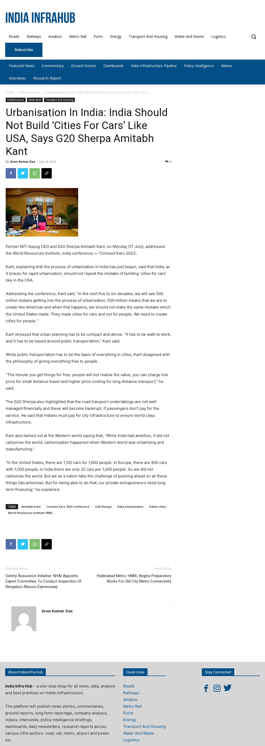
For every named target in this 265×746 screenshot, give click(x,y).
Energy (129, 719)
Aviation (130, 699)
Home (10, 92)
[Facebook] (11, 173)
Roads (129, 686)
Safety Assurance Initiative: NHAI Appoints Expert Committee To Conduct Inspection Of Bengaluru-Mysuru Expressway (44, 581)
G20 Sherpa (103, 506)
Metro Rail (132, 706)
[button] (253, 36)
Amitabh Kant (31, 506)
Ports (128, 713)
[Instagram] (217, 688)
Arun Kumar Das (22, 161)
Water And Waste (138, 733)
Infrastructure (30, 92)
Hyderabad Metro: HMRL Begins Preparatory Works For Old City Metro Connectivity (134, 578)
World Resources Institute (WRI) (30, 513)
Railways (131, 692)
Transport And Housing (144, 726)
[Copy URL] (46, 173)
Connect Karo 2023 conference (68, 506)
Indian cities (157, 506)
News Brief (34, 100)
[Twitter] (23, 173)
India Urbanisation (130, 506)
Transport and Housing (59, 100)
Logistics (131, 739)
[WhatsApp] (35, 173)
